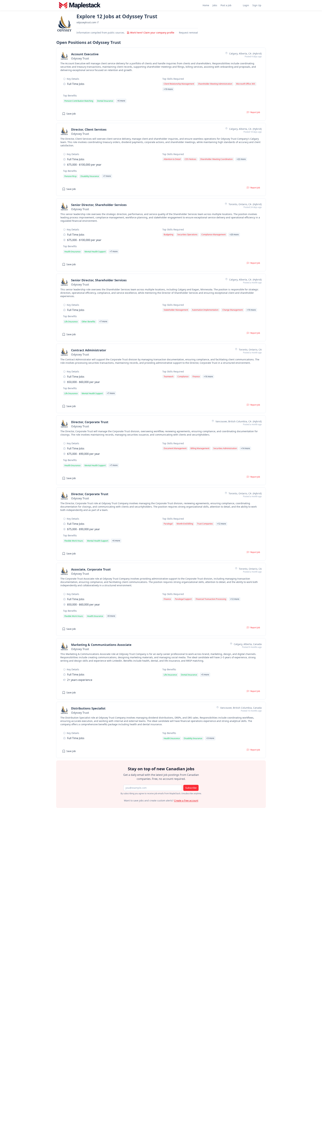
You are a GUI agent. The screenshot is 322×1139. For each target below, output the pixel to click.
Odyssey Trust (80, 58)
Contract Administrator (88, 350)
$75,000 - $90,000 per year (83, 454)
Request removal (188, 32)
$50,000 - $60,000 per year (83, 382)
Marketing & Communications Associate (101, 645)
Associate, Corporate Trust (91, 569)
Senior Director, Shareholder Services (99, 205)
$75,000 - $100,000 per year (84, 164)
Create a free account (186, 800)
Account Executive (85, 54)
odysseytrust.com (86, 22)
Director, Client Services (88, 129)
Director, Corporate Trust (89, 422)
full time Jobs (75, 84)
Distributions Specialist (88, 708)
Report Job (255, 112)
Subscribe (191, 787)
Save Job (71, 113)
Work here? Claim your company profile (152, 32)
